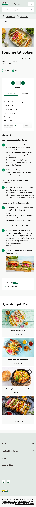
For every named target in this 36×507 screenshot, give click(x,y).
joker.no (15, 282)
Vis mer (18, 126)
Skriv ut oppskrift (12, 286)
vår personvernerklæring (10, 501)
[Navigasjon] (25, 4)
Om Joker (5, 444)
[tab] (11, 93)
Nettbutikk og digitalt (10, 451)
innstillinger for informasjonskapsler (24, 503)
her (15, 253)
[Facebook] (3, 481)
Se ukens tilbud (7, 465)
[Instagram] (8, 481)
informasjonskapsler (23, 501)
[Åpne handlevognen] (31, 4)
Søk (30, 10)
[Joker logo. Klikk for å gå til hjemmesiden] (5, 3)
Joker (4, 458)
